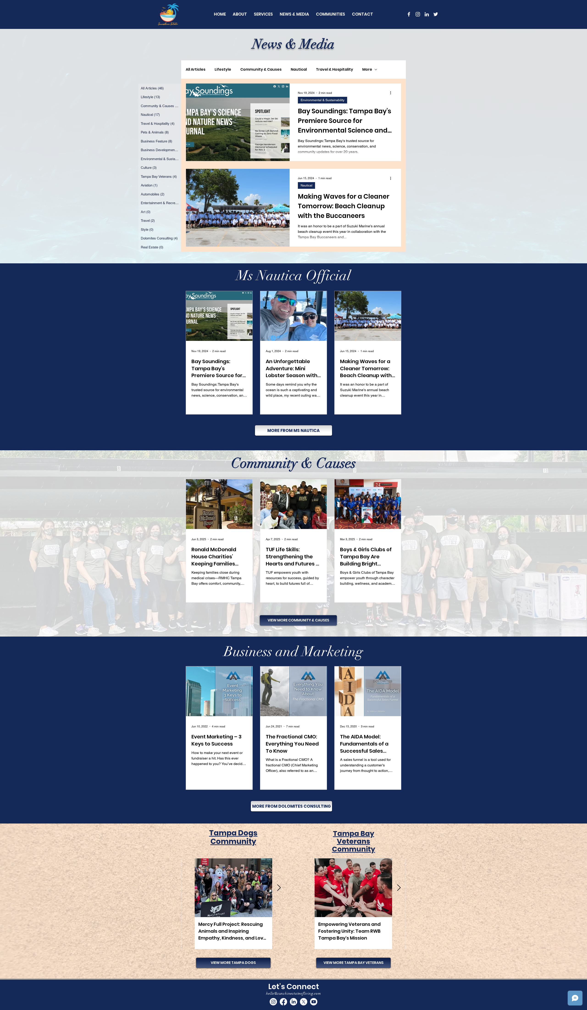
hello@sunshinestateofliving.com (293, 993)
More (367, 69)
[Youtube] (313, 1001)
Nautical (299, 69)
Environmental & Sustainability (322, 100)
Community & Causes (261, 69)
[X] (303, 1001)
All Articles (195, 69)
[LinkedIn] (427, 14)
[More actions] (392, 93)
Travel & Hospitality (334, 69)
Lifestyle (223, 69)
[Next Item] (279, 887)
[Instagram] (273, 1001)
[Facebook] (283, 1001)
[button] (331, 14)
